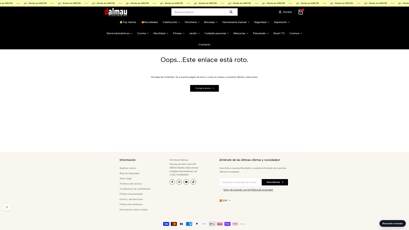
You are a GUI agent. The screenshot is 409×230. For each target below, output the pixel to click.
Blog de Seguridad (129, 173)
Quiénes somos (128, 168)
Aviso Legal (125, 178)
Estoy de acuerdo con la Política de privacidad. (248, 189)
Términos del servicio (131, 183)
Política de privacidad (131, 194)
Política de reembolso (131, 204)
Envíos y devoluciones (131, 199)
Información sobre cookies (134, 209)
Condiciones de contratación (135, 189)
